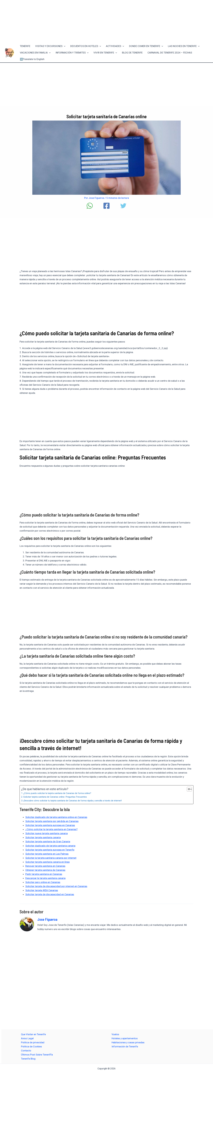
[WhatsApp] (89, 205)
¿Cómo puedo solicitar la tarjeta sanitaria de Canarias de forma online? (57, 793)
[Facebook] (106, 205)
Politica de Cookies (31, 1046)
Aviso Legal (27, 1038)
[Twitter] (123, 205)
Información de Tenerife (125, 1046)
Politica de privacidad (32, 1042)
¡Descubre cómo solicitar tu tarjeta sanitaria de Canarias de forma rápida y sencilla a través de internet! (72, 800)
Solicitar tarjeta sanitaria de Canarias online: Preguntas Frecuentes (55, 797)
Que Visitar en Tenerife (33, 1034)
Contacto (26, 1050)
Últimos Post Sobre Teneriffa (37, 1054)
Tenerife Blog (28, 1058)
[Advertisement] (106, 21)
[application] (63, 46)
